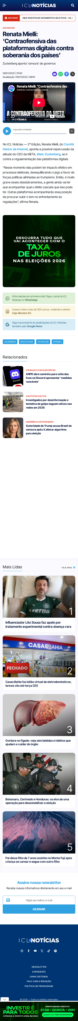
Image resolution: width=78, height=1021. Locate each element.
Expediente (39, 971)
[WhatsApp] (60, 74)
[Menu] (5, 5)
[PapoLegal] (54, 74)
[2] (39, 656)
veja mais (67, 567)
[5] (39, 832)
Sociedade (9, 28)
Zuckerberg (10, 342)
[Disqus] (39, 496)
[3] (39, 714)
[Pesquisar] (72, 4)
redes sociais (26, 342)
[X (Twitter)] (72, 74)
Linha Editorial (39, 976)
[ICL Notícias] (39, 5)
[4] (39, 773)
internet (57, 342)
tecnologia (43, 342)
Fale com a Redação (39, 981)
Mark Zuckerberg (49, 154)
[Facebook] (66, 74)
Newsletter (39, 967)
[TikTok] (48, 951)
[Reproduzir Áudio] (7, 131)
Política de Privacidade (39, 986)
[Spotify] (55, 951)
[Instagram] (22, 951)
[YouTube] (35, 951)
